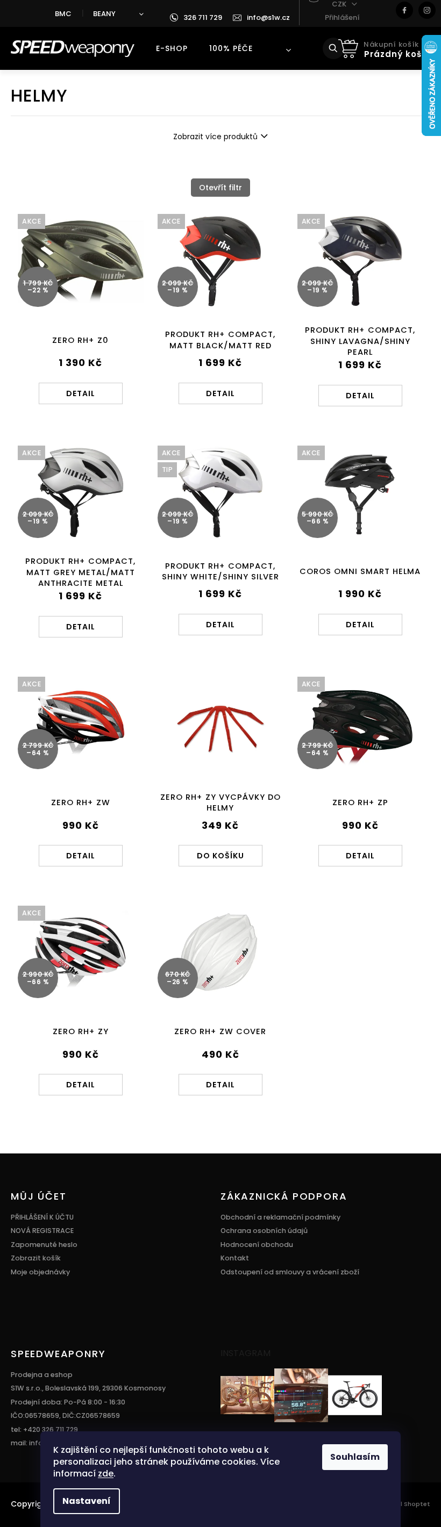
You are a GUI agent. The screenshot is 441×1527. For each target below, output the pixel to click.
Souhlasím (355, 1457)
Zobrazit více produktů (215, 136)
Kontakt (234, 1258)
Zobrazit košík (36, 1258)
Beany (104, 14)
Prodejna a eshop (42, 1374)
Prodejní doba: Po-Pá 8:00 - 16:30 (68, 1402)
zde (105, 1473)
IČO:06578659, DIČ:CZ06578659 (65, 1415)
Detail (80, 393)
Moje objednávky (40, 1272)
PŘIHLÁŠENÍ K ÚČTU (42, 1217)
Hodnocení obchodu (256, 1244)
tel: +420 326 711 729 (44, 1429)
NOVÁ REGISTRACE (42, 1230)
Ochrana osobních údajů (264, 1230)
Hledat (340, 48)
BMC (63, 14)
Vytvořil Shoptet (404, 1504)
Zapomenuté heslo (44, 1244)
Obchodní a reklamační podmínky (280, 1217)
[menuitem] (171, 48)
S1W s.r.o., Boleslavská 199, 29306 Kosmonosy (88, 1388)
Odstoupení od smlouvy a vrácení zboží (289, 1272)
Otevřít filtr (220, 187)
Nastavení (86, 1501)
